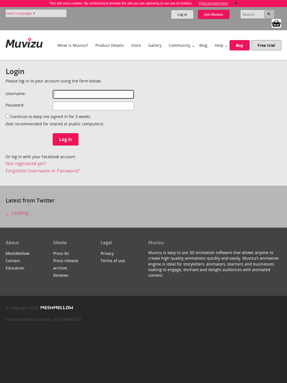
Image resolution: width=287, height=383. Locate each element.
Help (219, 45)
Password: (15, 105)
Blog (203, 45)
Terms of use (113, 260)
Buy (239, 45)
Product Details (109, 45)
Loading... (20, 213)
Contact (13, 260)
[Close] (236, 3)
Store (136, 45)
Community (179, 45)
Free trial (266, 45)
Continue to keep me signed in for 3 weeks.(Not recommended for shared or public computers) (54, 120)
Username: (16, 93)
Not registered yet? (26, 163)
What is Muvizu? (72, 45)
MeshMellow (17, 253)
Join (213, 14)
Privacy (107, 253)
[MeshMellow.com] (56, 307)
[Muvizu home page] (24, 42)
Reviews (60, 275)
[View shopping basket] (276, 23)
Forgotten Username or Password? (43, 171)
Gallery (154, 45)
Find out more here (213, 3)
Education (15, 268)
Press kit (61, 253)
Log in (182, 14)
